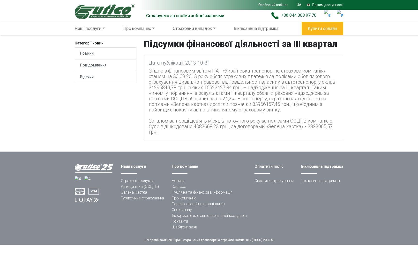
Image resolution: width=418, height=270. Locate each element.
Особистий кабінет (273, 5)
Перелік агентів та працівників (198, 204)
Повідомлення (93, 65)
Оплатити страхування (274, 180)
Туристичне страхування (142, 198)
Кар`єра (179, 186)
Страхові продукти (137, 180)
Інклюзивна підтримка (256, 28)
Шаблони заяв (184, 227)
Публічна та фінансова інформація (202, 192)
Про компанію (184, 198)
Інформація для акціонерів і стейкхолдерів (209, 215)
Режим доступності (324, 5)
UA (299, 5)
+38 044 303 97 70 (298, 15)
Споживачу (182, 209)
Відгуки (87, 77)
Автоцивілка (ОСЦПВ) (140, 186)
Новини (87, 53)
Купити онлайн (322, 28)
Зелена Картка (134, 192)
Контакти (180, 221)
